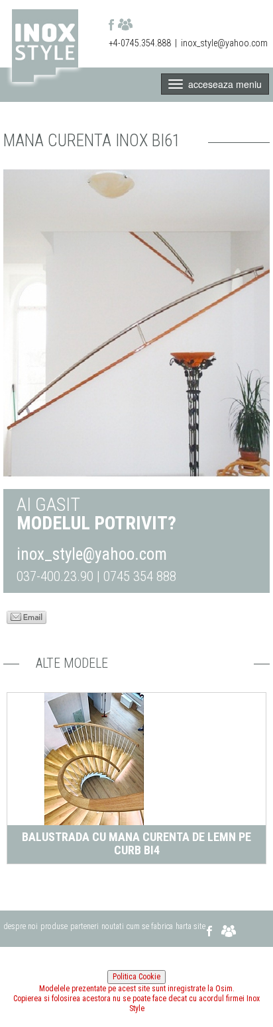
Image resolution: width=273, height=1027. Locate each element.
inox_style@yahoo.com (224, 43)
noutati (112, 926)
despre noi (20, 926)
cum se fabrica (150, 926)
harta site (190, 926)
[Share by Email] (26, 616)
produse (54, 926)
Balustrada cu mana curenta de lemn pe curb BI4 (136, 843)
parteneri (84, 926)
